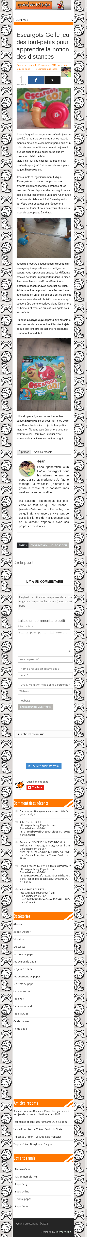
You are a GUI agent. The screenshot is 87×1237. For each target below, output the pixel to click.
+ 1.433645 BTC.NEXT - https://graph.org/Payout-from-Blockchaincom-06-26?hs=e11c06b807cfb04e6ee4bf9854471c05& (45, 894)
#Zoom (17, 924)
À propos (24, 451)
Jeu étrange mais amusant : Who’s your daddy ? (44, 813)
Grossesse (19, 946)
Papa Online (22, 1191)
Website (25, 700)
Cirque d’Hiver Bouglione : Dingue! (32, 1144)
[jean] (27, 469)
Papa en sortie (21, 991)
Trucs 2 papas (23, 1199)
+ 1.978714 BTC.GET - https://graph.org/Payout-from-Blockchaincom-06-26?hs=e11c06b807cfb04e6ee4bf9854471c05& (45, 826)
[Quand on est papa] (43, 5)
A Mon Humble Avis (26, 1176)
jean (30, 65)
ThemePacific (63, 1232)
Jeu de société (59, 545)
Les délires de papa (24, 961)
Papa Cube (21, 1206)
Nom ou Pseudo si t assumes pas (40, 668)
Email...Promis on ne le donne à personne (44, 684)
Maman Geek (22, 1169)
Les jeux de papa (23, 969)
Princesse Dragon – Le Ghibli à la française (37, 1136)
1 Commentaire (43, 69)
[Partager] (36, 80)
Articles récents (43, 451)
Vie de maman (21, 1021)
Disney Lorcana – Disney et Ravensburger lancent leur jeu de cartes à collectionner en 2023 (41, 1112)
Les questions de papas (26, 976)
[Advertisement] (50, 570)
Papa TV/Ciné (20, 1014)
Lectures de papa (23, 954)
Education (18, 939)
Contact (30, 835)
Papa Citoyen (22, 1184)
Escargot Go (39, 545)
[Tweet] (53, 80)
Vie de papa (20, 1028)
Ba (21, 811)
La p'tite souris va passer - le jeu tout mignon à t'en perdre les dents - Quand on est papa (46, 601)
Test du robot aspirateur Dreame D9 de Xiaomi (44, 880)
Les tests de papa (23, 984)
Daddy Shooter (22, 931)
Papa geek (19, 999)
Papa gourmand (22, 1006)
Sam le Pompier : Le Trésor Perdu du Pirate (44, 856)
